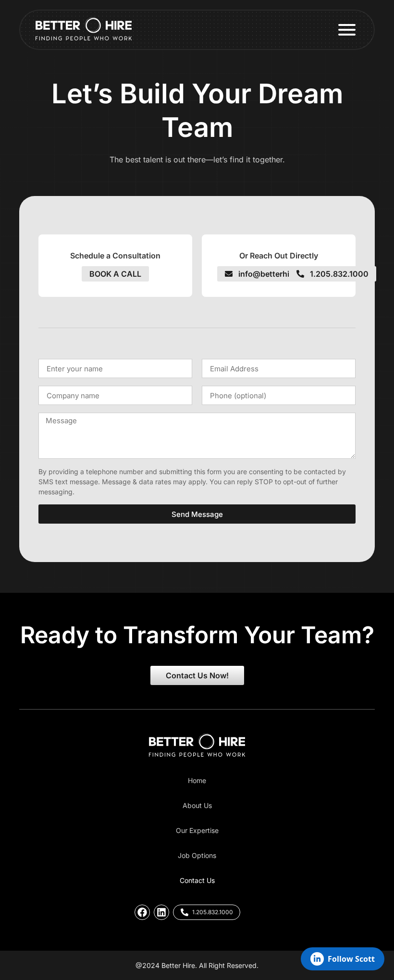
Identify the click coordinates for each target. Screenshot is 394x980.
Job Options (197, 855)
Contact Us (197, 880)
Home (197, 780)
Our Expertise (197, 830)
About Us (197, 805)
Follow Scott (351, 959)
